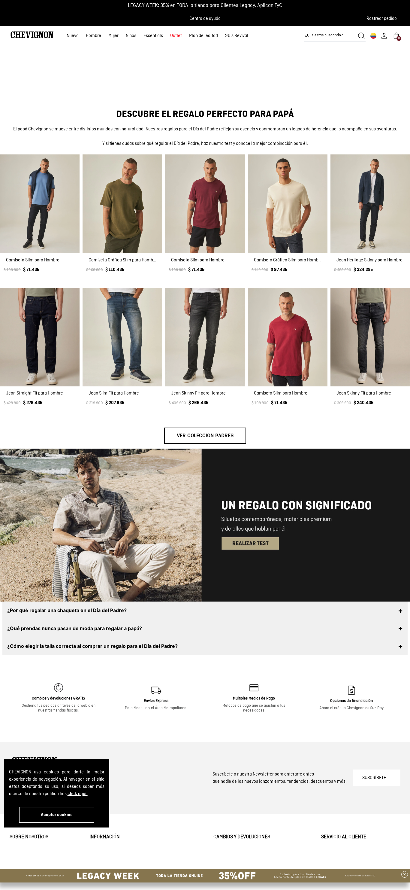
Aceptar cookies (56, 814)
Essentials (153, 36)
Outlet (176, 36)
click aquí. (78, 793)
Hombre (93, 36)
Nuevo (73, 36)
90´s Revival (236, 36)
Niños (131, 36)
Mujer (113, 36)
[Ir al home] (32, 36)
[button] (383, 18)
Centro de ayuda (205, 19)
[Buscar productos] (361, 35)
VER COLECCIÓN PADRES (205, 452)
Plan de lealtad (203, 36)
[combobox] (335, 35)
